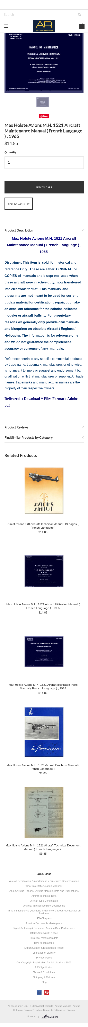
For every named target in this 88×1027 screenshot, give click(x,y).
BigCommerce (51, 1016)
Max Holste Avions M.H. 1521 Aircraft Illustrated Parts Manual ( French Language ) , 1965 (43, 686)
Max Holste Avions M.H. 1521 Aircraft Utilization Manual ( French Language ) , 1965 (43, 606)
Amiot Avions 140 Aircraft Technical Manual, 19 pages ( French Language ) (43, 525)
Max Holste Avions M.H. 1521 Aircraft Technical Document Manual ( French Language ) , (43, 847)
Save (45, 116)
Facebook (39, 992)
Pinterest (47, 992)
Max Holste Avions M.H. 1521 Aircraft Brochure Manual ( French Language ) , (43, 766)
